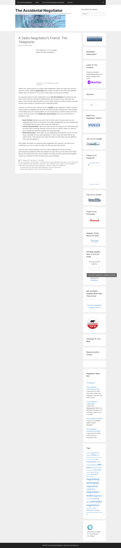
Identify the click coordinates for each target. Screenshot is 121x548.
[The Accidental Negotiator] (94, 165)
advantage (88, 453)
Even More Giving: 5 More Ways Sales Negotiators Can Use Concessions (40, 167)
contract (88, 465)
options (88, 498)
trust (95, 512)
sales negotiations (40, 165)
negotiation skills (44, 163)
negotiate (88, 474)
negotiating (94, 474)
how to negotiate (89, 470)
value (98, 512)
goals (92, 467)
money (20, 163)
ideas (76, 162)
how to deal (70, 162)
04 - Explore (23, 160)
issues (92, 472)
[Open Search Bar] (103, 2)
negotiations (72, 163)
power (97, 499)
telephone (62, 165)
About (37, 2)
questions (88, 508)
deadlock (94, 465)
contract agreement (54, 162)
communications (44, 162)
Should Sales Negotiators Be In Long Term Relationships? (36, 169)
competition (88, 459)
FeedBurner (94, 280)
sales (23, 165)
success (88, 512)
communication (34, 162)
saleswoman (55, 165)
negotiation (36, 163)
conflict (99, 462)
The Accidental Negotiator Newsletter (53, 2)
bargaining (88, 455)
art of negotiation (25, 162)
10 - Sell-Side (40, 160)
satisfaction (90, 510)
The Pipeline (90, 383)
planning (92, 498)
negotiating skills (27, 163)
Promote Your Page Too (94, 184)
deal (62, 162)
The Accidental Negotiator (24, 2)
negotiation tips (63, 163)
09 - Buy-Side (32, 160)
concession (95, 459)
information (98, 470)
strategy (97, 510)
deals (65, 162)
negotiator (98, 496)
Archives (70, 2)
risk (92, 508)
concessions (91, 462)
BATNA (93, 455)
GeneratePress (74, 545)
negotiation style (54, 163)
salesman (48, 165)
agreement (95, 453)
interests (88, 472)
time (92, 512)
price (20, 165)
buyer (98, 455)
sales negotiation (30, 165)
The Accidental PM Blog (94, 418)
